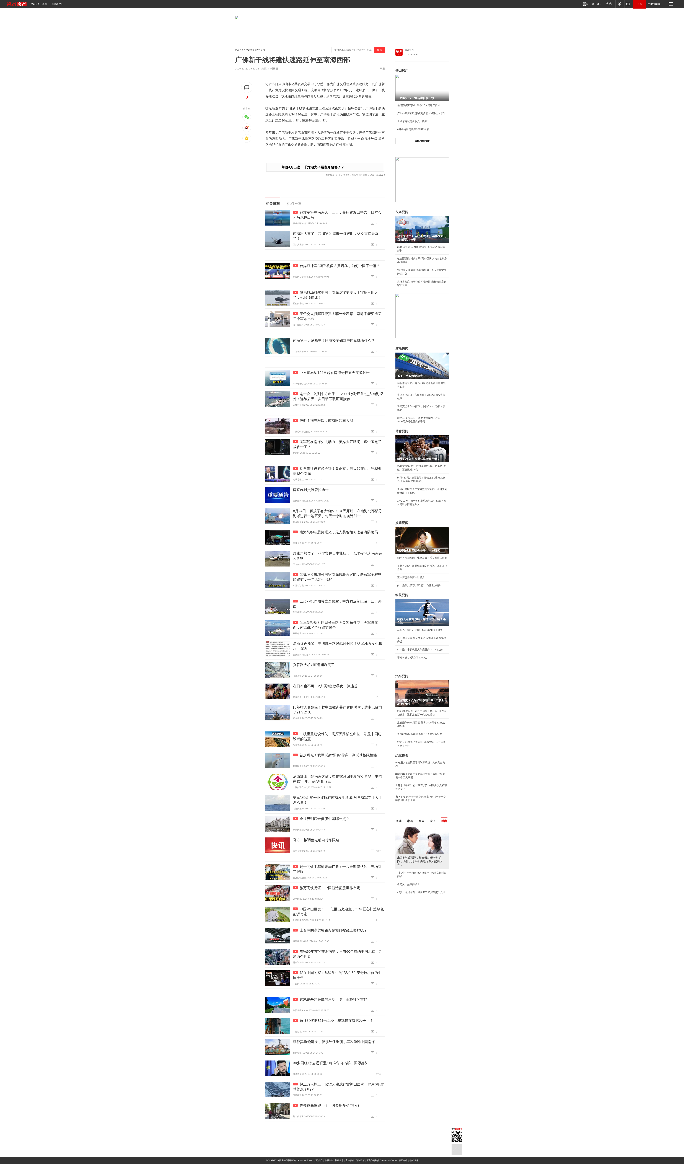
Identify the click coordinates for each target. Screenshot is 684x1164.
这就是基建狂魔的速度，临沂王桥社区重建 (333, 999)
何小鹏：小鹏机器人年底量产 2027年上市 (420, 649)
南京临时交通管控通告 (311, 490)
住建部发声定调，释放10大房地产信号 (418, 105)
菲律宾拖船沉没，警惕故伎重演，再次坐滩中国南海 (334, 1042)
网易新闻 (409, 50)
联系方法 (329, 1160)
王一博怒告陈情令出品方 (411, 577)
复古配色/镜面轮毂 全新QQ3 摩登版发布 (419, 734)
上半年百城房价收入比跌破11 (413, 121)
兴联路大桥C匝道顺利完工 (314, 665)
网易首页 (35, 4)
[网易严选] (609, 4)
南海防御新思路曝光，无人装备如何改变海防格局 (339, 532)
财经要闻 (401, 348)
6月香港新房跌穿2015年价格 (413, 129)
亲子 (433, 820)
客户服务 (350, 1160)
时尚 (444, 820)
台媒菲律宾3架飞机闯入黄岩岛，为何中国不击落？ (340, 266)
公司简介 (318, 1160)
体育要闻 (401, 431)
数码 (421, 820)
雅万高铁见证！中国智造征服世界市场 (330, 888)
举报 (382, 68)
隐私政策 (360, 1160)
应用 (44, 4)
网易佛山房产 (252, 50)
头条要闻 (401, 212)
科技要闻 (401, 595)
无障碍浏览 (57, 4)
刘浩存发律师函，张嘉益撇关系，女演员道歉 (422, 557)
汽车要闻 (401, 676)
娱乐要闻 (401, 523)
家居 (410, 820)
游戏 (398, 820)
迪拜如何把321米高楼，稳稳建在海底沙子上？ (336, 1021)
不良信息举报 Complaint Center (382, 1160)
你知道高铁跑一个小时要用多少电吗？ (330, 1105)
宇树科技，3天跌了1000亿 (412, 657)
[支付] (620, 4)
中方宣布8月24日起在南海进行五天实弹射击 (335, 373)
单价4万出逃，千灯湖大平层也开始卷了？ (313, 167)
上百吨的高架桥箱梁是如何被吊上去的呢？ (333, 930)
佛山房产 (401, 70)
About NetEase (304, 1160)
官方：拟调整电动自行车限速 (316, 840)
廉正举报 (403, 1160)
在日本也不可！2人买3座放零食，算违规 (325, 686)
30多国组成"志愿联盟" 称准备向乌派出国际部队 (330, 1063)
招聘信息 (339, 1160)
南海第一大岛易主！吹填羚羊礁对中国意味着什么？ (334, 340)
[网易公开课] (596, 4)
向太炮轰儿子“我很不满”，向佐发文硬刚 (419, 585)
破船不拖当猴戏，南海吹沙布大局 (326, 421)
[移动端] (585, 4)
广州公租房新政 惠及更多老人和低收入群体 (421, 113)
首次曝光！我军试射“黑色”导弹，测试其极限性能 (338, 755)
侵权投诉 (414, 1160)
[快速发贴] (246, 87)
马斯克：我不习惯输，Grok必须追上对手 (420, 629)
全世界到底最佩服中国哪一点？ (324, 819)
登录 (640, 4)
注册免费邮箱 (654, 4)
